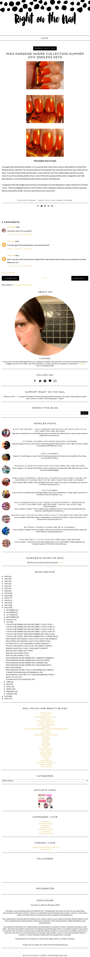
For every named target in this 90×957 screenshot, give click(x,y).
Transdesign (46, 831)
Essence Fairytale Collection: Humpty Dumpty (27, 648)
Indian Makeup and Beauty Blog (45, 735)
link (16, 396)
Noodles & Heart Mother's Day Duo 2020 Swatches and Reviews (50, 466)
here (60, 563)
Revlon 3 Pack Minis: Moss (17, 653)
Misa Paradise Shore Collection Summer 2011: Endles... (30, 670)
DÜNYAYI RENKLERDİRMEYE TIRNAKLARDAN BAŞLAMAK (46, 729)
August (10, 620)
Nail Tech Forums (46, 849)
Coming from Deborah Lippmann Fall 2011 (24, 672)
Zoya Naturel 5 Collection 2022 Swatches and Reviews (49, 539)
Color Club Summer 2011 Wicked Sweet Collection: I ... (30, 624)
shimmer (69, 200)
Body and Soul (46, 719)
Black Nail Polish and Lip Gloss (46, 717)
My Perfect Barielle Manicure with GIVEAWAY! (49, 527)
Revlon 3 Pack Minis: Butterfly (19, 651)
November (11, 612)
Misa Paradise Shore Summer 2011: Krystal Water (28, 660)
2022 (6, 581)
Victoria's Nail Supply (45, 833)
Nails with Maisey (14, 667)
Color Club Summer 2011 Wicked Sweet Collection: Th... (31, 631)
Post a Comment (8, 272)
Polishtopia (46, 757)
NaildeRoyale (46, 825)
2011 (6, 608)
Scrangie (46, 759)
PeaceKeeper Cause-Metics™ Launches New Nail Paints (30, 675)
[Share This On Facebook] (38, 207)
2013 (6, 603)
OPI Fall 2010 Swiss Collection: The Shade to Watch (29, 646)
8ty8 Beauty (45, 821)
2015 (6, 598)
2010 (6, 696)
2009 (6, 699)
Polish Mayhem (45, 751)
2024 (6, 576)
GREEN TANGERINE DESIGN (53, 955)
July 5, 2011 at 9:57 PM (19, 266)
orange (60, 200)
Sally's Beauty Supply (46, 829)
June (8, 682)
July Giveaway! (50, 490)
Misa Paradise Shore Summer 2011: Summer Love (27, 663)
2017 (6, 593)
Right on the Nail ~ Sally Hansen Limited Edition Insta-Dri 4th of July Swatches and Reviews (50, 430)
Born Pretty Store (45, 823)
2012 (6, 605)
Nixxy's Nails (45, 745)
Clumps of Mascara (46, 723)
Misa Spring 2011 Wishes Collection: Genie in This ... (29, 641)
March (9, 689)
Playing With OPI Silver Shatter (20, 679)
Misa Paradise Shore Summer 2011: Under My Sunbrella (30, 658)
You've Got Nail (46, 767)
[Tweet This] (41, 207)
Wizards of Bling (46, 765)
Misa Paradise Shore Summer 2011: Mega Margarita (28, 665)
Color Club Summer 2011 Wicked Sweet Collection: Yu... (31, 627)
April (8, 687)
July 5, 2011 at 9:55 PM (19, 249)
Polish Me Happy (46, 753)
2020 (6, 586)
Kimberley (11, 227)
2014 (6, 600)
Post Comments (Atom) (22, 285)
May (8, 684)
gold (47, 200)
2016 (6, 596)
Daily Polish (46, 727)
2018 (6, 591)
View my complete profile (45, 366)
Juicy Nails (46, 737)
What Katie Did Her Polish (45, 763)
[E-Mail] (81, 364)
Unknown (11, 241)
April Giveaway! (50, 454)
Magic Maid (46, 739)
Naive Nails (46, 743)
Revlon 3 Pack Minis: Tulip (17, 655)
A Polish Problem (46, 713)
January (10, 694)
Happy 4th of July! (14, 677)
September (11, 617)
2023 (6, 579)
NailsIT (46, 741)
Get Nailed (46, 731)
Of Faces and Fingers (46, 749)
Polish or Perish (46, 755)
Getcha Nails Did (46, 733)
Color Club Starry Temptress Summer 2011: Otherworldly (32, 636)
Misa (53, 200)
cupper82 (45, 358)
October (10, 615)
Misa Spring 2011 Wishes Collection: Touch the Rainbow (31, 639)
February (10, 691)
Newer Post (11, 278)
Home (44, 38)
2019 (6, 588)
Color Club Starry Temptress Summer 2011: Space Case (30, 634)
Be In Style (46, 715)
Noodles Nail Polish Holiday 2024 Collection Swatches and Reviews (49, 515)
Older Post (78, 278)
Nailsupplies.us (45, 827)
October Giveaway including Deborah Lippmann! (49, 441)
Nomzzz (46, 747)
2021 (6, 584)
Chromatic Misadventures (45, 721)
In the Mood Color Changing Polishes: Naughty (28, 644)
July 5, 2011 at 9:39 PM (19, 234)
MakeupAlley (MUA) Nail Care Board (46, 847)
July (8, 622)
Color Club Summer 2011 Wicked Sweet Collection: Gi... (30, 629)
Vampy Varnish (46, 761)
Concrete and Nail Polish (46, 725)
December (10, 610)
